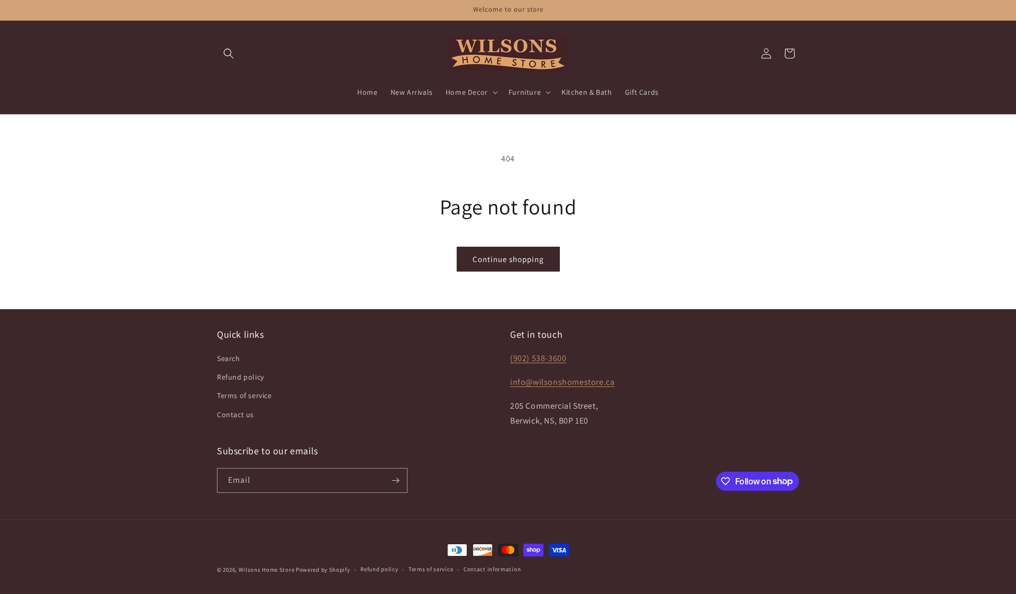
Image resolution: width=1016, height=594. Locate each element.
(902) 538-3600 (538, 358)
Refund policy (240, 377)
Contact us (235, 414)
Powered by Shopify (323, 569)
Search (228, 358)
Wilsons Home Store (267, 569)
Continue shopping (508, 259)
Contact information (492, 569)
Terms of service (244, 395)
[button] (228, 53)
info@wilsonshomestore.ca (562, 382)
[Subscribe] (395, 480)
